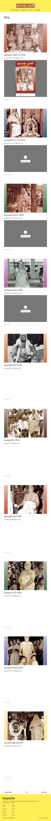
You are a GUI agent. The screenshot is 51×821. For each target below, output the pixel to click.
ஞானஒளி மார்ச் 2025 (13, 592)
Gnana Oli (9, 798)
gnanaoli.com (12, 817)
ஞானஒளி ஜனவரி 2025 (13, 742)
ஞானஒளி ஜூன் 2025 (13, 365)
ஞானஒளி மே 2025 (12, 440)
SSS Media (46, 817)
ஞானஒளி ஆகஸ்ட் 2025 (14, 215)
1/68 (17, 94)
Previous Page (7, 792)
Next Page (44, 792)
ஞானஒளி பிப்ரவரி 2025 (13, 667)
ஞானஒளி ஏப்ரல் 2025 (13, 516)
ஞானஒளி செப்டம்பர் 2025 (14, 140)
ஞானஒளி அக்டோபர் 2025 (15, 55)
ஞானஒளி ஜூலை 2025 (13, 290)
